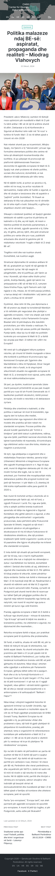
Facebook (22, 871)
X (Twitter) (32, 871)
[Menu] (49, 17)
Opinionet (27, 27)
